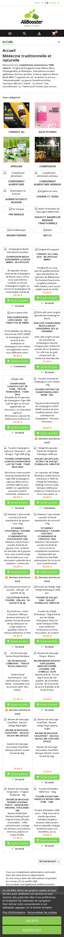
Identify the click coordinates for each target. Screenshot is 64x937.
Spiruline (16, 166)
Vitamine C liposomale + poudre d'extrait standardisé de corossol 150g (47, 534)
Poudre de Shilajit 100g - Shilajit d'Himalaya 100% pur (47, 600)
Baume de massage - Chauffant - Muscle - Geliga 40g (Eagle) (17, 733)
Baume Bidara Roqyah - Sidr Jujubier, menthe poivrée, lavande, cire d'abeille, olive (47, 666)
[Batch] (48, 230)
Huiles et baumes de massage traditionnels (48, 220)
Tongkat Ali (16, 131)
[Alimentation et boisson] (16, 192)
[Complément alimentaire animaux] (48, 174)
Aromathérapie (16, 235)
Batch (48, 235)
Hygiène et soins (47, 196)
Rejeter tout (32, 930)
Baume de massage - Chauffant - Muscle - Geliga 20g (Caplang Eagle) (47, 737)
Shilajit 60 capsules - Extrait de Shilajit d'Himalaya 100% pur (47, 461)
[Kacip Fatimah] (48, 115)
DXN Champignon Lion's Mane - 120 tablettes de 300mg (17, 320)
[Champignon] (48, 150)
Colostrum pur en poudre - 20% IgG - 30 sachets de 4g (17, 600)
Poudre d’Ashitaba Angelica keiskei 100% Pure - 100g (47, 799)
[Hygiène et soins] (48, 191)
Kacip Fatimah (47, 131)
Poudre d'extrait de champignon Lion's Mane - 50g (47, 392)
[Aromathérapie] (16, 230)
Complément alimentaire (16, 183)
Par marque (16, 214)
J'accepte (32, 921)
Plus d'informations (14, 912)
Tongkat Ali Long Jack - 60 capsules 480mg (47, 256)
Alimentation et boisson (16, 201)
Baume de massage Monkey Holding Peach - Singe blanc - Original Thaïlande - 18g (17, 805)
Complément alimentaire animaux (47, 183)
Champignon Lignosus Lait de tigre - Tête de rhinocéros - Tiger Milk (17, 389)
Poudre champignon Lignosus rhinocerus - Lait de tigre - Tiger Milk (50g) (17, 462)
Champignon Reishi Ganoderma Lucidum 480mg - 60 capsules (17, 259)
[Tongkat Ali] (16, 115)
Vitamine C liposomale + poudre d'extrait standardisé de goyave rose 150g (17, 534)
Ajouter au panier (17, 300)
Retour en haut (49, 861)
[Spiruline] (16, 150)
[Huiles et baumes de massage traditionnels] (48, 210)
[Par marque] (16, 209)
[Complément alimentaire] (16, 174)
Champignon (47, 166)
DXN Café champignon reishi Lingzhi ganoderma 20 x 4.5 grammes (47, 327)
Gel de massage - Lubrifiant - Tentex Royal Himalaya (17, 663)
